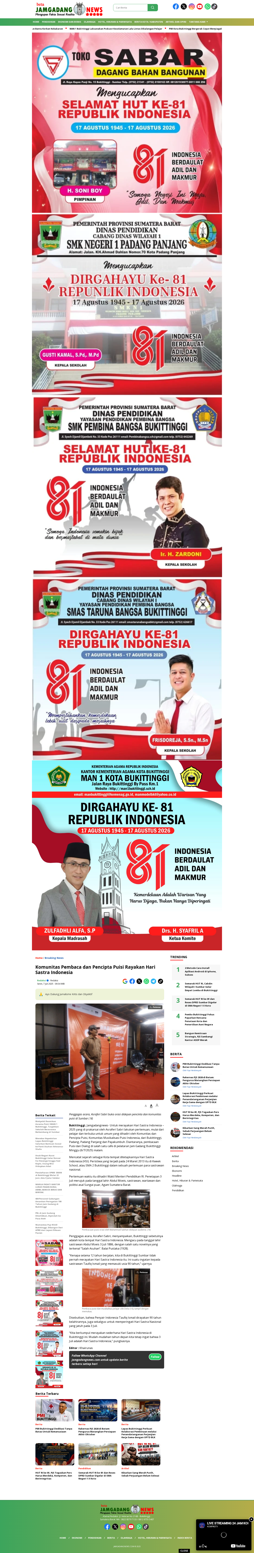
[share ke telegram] (154, 983)
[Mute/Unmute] (205, 1546)
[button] (146, 1106)
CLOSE (184, 1551)
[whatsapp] (208, 8)
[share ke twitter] (140, 983)
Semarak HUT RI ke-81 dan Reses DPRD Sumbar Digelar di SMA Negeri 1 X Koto (201, 1002)
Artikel (175, 1156)
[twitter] (184, 8)
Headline (177, 1175)
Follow (155, 1357)
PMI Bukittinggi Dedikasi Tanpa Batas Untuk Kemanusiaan (201, 1065)
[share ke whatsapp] (147, 983)
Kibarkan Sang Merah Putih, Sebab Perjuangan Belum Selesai (199, 1131)
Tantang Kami (197, 21)
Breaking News (54, 958)
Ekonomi (177, 1170)
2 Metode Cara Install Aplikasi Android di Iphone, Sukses (200, 971)
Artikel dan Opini (176, 21)
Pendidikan (48, 21)
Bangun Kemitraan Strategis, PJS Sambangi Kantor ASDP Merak (199, 1037)
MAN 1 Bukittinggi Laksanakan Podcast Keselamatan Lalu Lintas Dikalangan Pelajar (106, 28)
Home (36, 21)
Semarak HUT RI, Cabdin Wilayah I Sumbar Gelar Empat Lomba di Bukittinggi (201, 987)
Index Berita (184, 1537)
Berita (175, 1161)
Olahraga (89, 21)
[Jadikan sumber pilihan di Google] (125, 983)
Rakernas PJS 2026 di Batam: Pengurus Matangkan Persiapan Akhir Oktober (201, 1080)
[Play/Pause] (199, 1546)
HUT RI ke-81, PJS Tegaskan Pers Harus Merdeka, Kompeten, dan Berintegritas (201, 1115)
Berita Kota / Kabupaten (148, 21)
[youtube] (200, 8)
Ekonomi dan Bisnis (69, 21)
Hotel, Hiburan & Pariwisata (115, 21)
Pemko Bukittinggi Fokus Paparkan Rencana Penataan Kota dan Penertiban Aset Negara (199, 1019)
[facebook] (176, 8)
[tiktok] (215, 8)
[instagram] (192, 8)
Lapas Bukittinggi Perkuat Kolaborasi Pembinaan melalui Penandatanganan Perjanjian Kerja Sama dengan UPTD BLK (200, 1098)
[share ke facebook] (133, 983)
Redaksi (41, 980)
